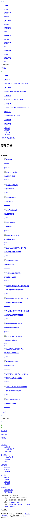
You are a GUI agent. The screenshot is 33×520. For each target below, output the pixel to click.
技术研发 (7, 88)
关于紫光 (7, 104)
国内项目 (7, 99)
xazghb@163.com (14, 502)
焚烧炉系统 (24, 83)
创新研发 (16, 91)
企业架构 (20, 107)
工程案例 (7, 96)
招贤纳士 (7, 120)
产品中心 (7, 80)
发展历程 (13, 107)
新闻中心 (7, 112)
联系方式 (7, 124)
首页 (6, 75)
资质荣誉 (26, 107)
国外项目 (13, 99)
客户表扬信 (17, 115)
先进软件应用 (8, 91)
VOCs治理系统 (15, 83)
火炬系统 (7, 83)
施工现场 (20, 99)
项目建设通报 (8, 115)
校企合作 (23, 91)
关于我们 (7, 107)
